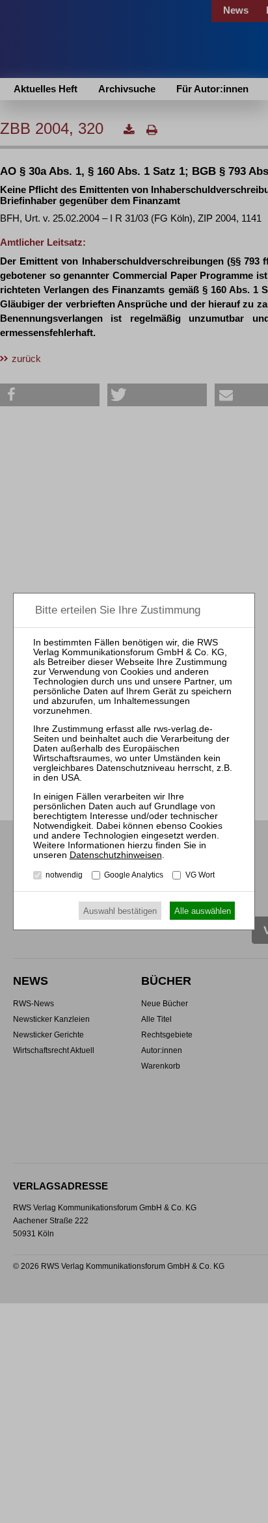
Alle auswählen (202, 911)
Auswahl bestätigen (120, 911)
